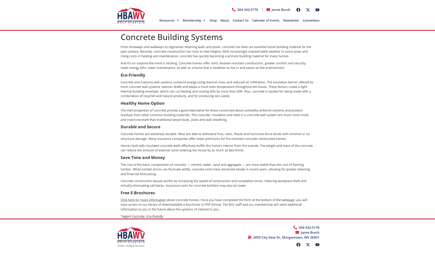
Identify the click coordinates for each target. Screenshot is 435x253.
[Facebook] (298, 10)
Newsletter (291, 20)
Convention (311, 20)
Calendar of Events (266, 20)
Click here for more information (143, 200)
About (224, 20)
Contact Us (241, 20)
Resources (167, 20)
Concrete (138, 216)
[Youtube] (317, 10)
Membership (192, 20)
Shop (213, 20)
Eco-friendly (154, 216)
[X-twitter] (308, 10)
